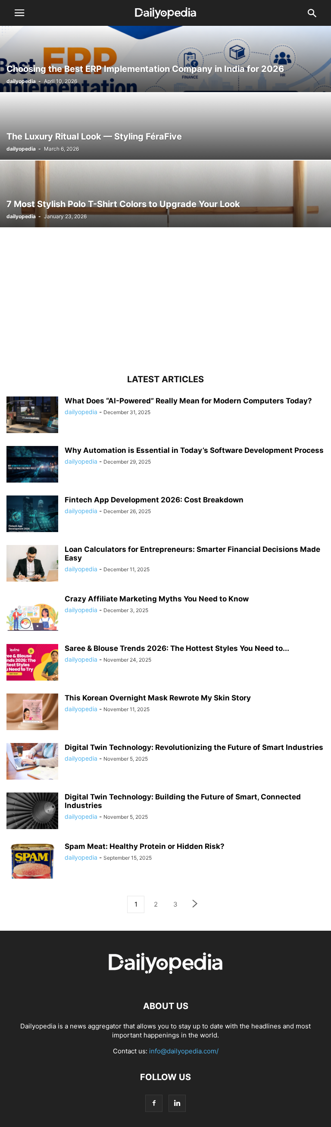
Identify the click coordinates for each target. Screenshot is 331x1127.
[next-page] (195, 904)
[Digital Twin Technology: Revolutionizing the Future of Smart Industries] (32, 762)
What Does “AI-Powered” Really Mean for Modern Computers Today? (188, 400)
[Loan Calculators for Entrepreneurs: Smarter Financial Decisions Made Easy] (32, 564)
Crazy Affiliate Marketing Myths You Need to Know (157, 598)
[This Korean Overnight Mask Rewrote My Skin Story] (32, 713)
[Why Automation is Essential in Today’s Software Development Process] (32, 465)
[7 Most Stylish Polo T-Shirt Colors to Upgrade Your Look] (165, 194)
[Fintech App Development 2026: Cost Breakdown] (32, 514)
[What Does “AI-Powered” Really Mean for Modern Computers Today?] (32, 415)
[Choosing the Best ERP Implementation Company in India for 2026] (165, 58)
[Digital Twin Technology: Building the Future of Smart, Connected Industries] (32, 812)
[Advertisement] (165, 302)
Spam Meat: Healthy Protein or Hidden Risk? (145, 846)
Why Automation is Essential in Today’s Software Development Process (194, 450)
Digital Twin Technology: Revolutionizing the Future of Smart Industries (194, 747)
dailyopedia (21, 81)
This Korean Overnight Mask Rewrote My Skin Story (159, 698)
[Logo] (165, 980)
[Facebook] (153, 1103)
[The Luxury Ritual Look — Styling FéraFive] (165, 126)
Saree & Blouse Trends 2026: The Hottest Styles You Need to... (177, 648)
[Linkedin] (177, 1103)
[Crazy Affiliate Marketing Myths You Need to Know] (32, 613)
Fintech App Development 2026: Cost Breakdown (154, 499)
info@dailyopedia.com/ (184, 1051)
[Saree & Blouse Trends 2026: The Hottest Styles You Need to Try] (32, 663)
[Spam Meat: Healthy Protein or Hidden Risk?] (32, 861)
